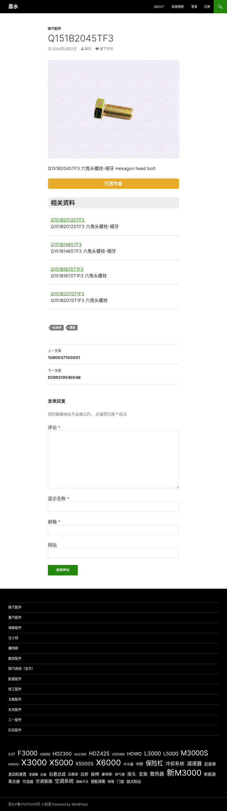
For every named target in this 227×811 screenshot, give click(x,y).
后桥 (84, 774)
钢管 (111, 782)
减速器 (194, 763)
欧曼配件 (15, 679)
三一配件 (15, 720)
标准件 (57, 328)
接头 (131, 774)
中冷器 (128, 764)
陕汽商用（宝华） (21, 669)
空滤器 (27, 781)
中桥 (139, 764)
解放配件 (15, 658)
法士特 (13, 638)
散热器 (157, 774)
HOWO (134, 754)
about (159, 7)
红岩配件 (15, 730)
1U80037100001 (64, 354)
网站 (52, 545)
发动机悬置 (17, 774)
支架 (143, 774)
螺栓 (72, 328)
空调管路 (44, 781)
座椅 (95, 774)
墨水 (13, 6)
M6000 (13, 764)
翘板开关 (82, 782)
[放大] (172, 67)
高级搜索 (178, 7)
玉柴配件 (15, 699)
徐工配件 (15, 689)
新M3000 (184, 773)
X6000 (108, 762)
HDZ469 (118, 754)
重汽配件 (15, 618)
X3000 (34, 762)
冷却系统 (175, 763)
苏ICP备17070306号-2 (26, 804)
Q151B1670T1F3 (67, 269)
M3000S (194, 753)
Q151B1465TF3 (66, 244)
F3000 (27, 753)
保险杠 (154, 763)
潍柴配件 (15, 628)
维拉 (88, 49)
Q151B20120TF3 (67, 220)
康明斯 (13, 648)
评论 (54, 427)
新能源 (210, 774)
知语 (48, 804)
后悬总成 (57, 774)
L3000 (152, 753)
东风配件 (15, 710)
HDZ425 (99, 753)
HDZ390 (80, 754)
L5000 (170, 754)
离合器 (14, 781)
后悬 (43, 774)
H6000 (45, 754)
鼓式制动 (134, 781)
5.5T (11, 754)
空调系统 (64, 781)
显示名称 (58, 498)
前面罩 (210, 764)
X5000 (61, 762)
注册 (207, 7)
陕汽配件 (54, 29)
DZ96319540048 (64, 374)
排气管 (120, 774)
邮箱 (54, 522)
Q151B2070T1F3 (67, 293)
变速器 (33, 774)
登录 (194, 7)
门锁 (120, 781)
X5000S (85, 763)
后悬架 (73, 774)
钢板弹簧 (98, 781)
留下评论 (106, 49)
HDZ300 (62, 754)
